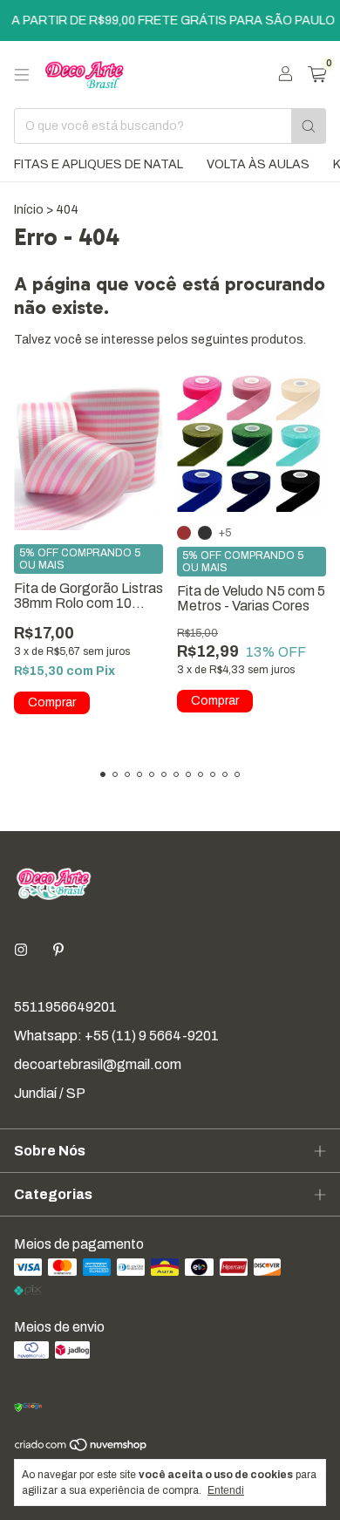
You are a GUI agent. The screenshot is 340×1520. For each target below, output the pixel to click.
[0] (317, 75)
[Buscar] (308, 126)
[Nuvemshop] (81, 1448)
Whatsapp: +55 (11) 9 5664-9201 (116, 1035)
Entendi (225, 1490)
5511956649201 (65, 1006)
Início (29, 209)
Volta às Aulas (258, 164)
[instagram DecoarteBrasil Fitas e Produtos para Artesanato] (21, 950)
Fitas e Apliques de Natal (98, 164)
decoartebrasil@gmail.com (97, 1064)
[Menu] (22, 75)
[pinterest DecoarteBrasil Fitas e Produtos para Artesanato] (58, 950)
